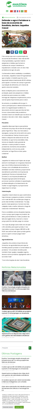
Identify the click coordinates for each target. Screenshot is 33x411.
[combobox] (15, 348)
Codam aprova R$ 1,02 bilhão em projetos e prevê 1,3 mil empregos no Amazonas (16, 312)
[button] (7, 11)
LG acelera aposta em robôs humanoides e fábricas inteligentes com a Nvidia (16, 381)
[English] (15, 11)
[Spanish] (26, 11)
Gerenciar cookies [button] (8, 407)
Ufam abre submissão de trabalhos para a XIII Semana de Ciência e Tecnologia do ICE (16, 388)
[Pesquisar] (30, 348)
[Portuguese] (22, 11)
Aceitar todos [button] (19, 407)
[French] (19, 11)
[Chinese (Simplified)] (12, 11)
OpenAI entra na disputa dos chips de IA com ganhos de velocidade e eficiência (16, 335)
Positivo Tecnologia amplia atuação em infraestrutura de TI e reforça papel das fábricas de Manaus (16, 289)
